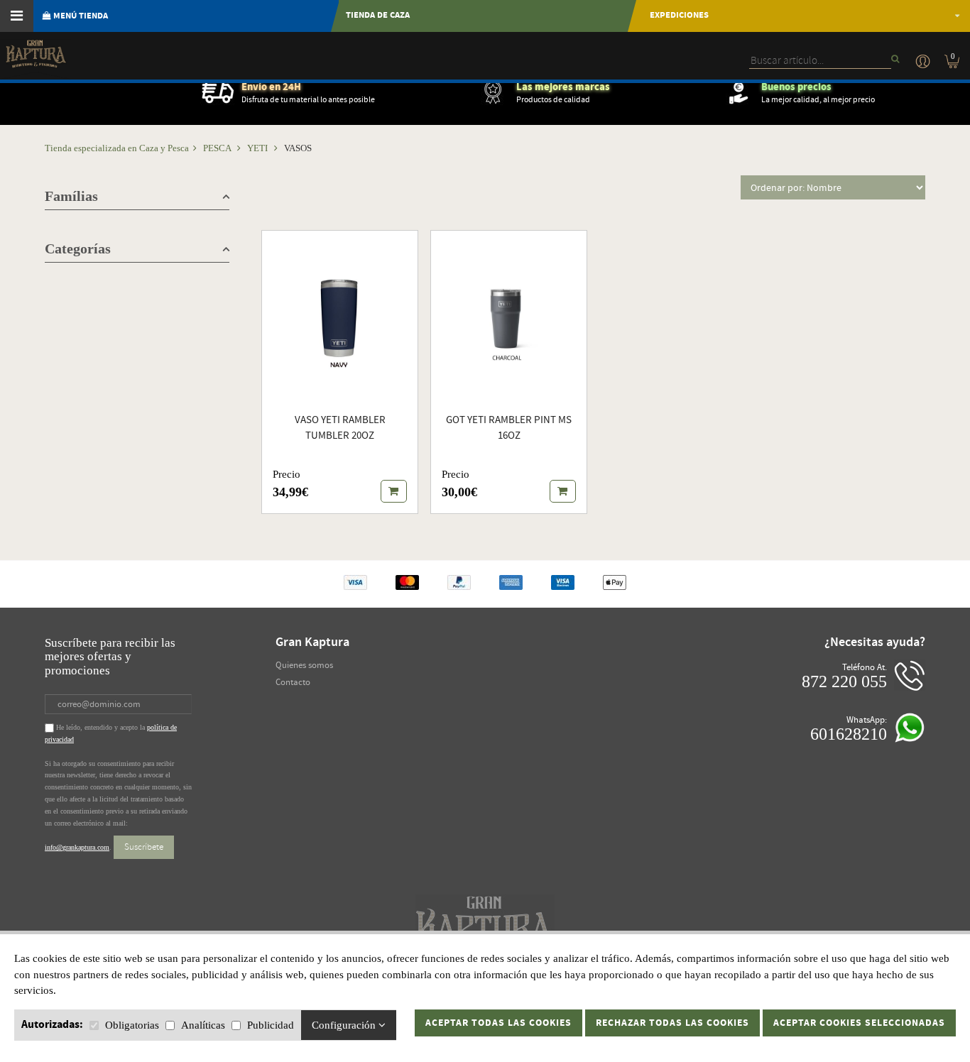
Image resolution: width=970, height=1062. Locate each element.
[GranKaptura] (35, 59)
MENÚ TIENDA (79, 16)
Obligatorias (132, 1025)
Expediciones (679, 15)
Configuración (345, 1025)
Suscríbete (143, 847)
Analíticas (203, 1025)
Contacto (293, 682)
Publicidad (270, 1025)
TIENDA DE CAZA (378, 15)
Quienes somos (304, 665)
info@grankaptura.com (77, 847)
